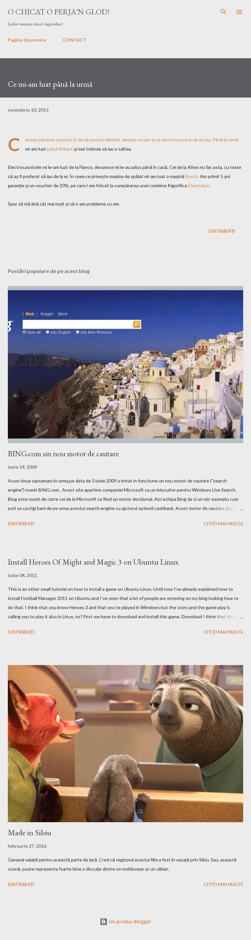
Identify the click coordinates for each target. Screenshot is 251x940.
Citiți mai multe (223, 523)
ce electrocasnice (174, 139)
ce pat (144, 139)
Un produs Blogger (129, 921)
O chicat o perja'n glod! (59, 12)
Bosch (191, 176)
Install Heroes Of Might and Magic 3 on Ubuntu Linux (93, 562)
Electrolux (198, 185)
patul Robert (60, 149)
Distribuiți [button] (222, 231)
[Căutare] (223, 12)
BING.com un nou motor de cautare (63, 453)
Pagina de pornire (27, 40)
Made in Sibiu (29, 832)
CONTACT (74, 40)
